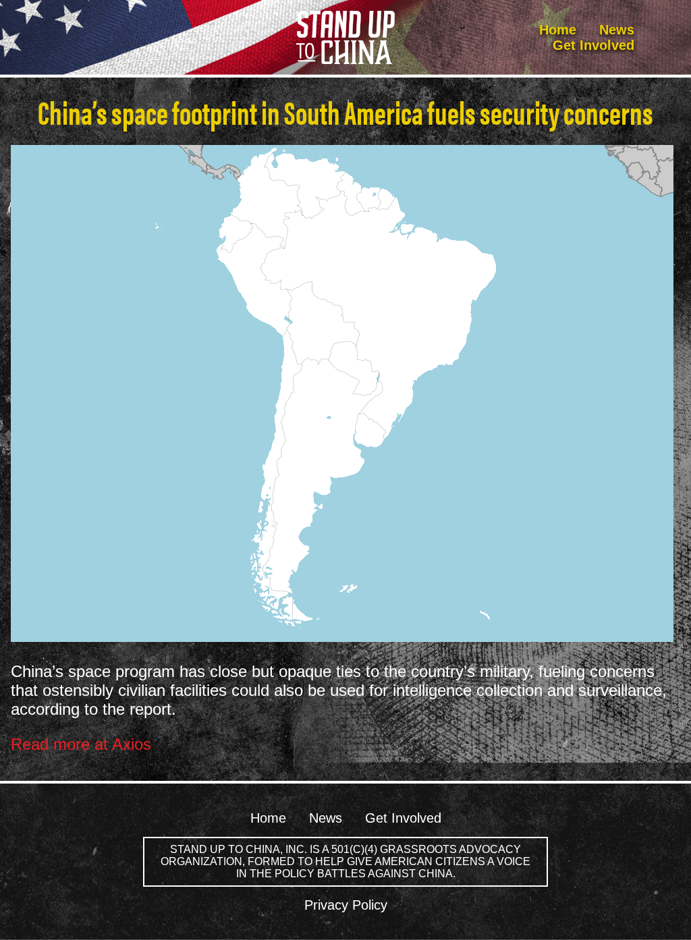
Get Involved (593, 45)
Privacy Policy (345, 905)
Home (557, 29)
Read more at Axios (81, 744)
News (616, 29)
